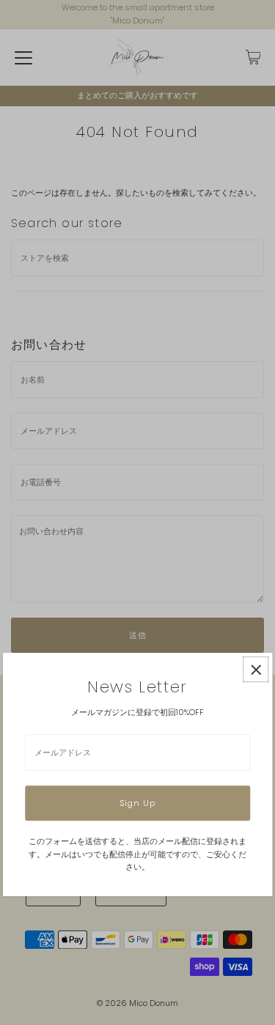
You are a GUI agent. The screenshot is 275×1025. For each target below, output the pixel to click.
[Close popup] (255, 669)
